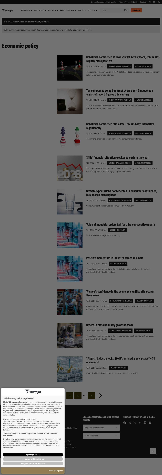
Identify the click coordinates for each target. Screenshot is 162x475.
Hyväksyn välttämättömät (33, 459)
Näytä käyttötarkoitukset (33, 463)
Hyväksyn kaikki (33, 455)
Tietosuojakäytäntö (55, 471)
